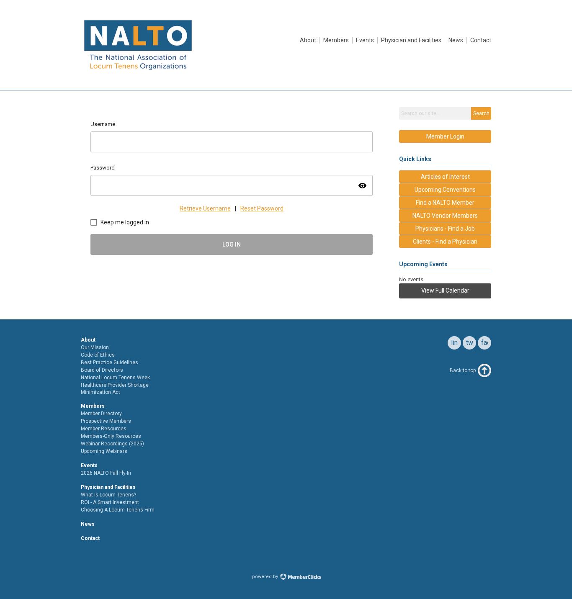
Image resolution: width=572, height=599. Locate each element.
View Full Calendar (445, 290)
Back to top (463, 370)
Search (481, 113)
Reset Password (261, 208)
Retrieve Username (205, 208)
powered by (265, 576)
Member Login (445, 136)
